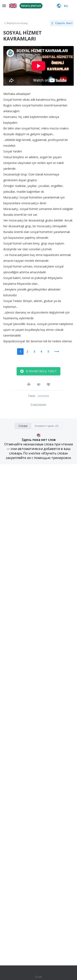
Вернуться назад (17, 23)
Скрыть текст (63, 23)
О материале (38, 404)
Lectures (43, 396)
